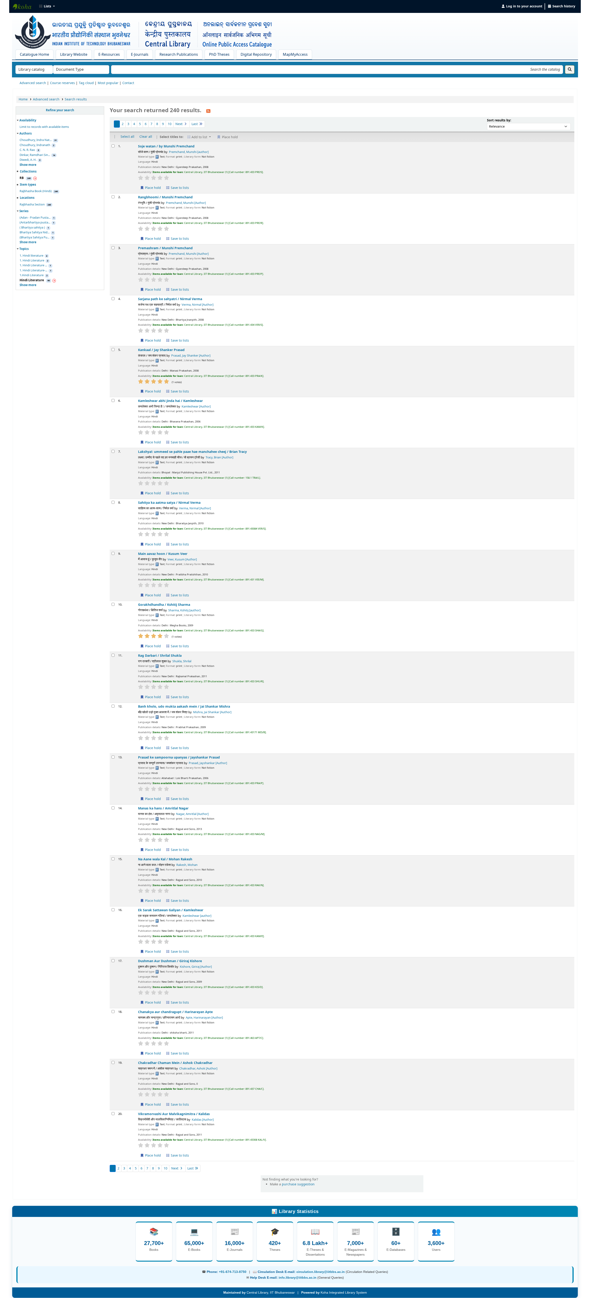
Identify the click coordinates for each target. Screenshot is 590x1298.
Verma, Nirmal (197, 305)
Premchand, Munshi (189, 152)
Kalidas (203, 1120)
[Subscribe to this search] (208, 110)
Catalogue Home (34, 54)
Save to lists (179, 187)
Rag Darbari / (160, 656)
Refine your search (60, 110)
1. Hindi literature (31, 256)
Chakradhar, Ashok (198, 1069)
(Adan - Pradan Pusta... (35, 218)
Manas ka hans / (163, 808)
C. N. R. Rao (27, 150)
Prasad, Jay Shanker (190, 356)
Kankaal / (161, 350)
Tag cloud (86, 83)
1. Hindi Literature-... (33, 270)
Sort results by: (499, 120)
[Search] (570, 69)
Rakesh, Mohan (187, 865)
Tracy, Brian (219, 457)
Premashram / (165, 248)
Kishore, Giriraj (196, 967)
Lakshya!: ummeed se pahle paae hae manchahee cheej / (192, 452)
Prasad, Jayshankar (208, 763)
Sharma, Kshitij (184, 610)
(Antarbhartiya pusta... (35, 222)
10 (169, 124)
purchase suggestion (298, 1184)
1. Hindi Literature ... (33, 265)
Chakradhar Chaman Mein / (175, 1063)
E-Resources (109, 54)
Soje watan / (166, 146)
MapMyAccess (295, 54)
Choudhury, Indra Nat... (36, 140)
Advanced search (33, 83)
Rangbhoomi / (165, 197)
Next (179, 124)
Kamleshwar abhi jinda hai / (170, 401)
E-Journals (139, 54)
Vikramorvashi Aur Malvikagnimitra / (174, 1114)
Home (23, 99)
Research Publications (178, 54)
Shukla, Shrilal (181, 661)
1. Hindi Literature (32, 260)
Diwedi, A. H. (28, 160)
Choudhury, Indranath (35, 145)
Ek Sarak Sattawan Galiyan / (170, 910)
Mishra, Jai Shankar (212, 712)
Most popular (108, 83)
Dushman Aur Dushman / (170, 961)
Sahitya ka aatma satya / (169, 503)
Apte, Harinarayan (204, 1018)
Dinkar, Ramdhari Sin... (35, 155)
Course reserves (62, 83)
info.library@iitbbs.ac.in (298, 1277)
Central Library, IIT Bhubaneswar (24, 6)
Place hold (152, 187)
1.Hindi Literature (32, 275)
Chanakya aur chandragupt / (175, 1012)
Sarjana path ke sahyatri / (170, 299)
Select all (127, 136)
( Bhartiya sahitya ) (32, 228)
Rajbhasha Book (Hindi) (36, 191)
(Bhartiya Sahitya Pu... (34, 237)
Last (195, 124)
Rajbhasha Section (32, 204)
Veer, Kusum (182, 559)
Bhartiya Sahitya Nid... (35, 232)
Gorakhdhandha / (164, 605)
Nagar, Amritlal (192, 814)
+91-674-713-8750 (232, 1272)
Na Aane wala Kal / (165, 859)
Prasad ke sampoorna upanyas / (179, 757)
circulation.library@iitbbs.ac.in (321, 1272)
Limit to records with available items (44, 127)
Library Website (73, 54)
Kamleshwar (196, 406)
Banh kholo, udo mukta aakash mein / (184, 707)
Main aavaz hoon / (162, 554)
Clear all (145, 136)
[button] (47, 6)
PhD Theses (219, 54)
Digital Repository (256, 54)
